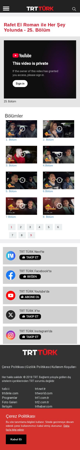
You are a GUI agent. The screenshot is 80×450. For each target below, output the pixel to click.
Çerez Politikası (13, 367)
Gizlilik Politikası (38, 367)
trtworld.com (43, 393)
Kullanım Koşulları (63, 367)
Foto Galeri (9, 402)
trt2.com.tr (42, 402)
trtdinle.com (10, 393)
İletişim (7, 406)
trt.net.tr (40, 389)
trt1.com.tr (42, 398)
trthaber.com (43, 406)
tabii (6, 389)
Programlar (9, 398)
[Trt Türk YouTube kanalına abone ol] (34, 297)
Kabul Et (16, 439)
